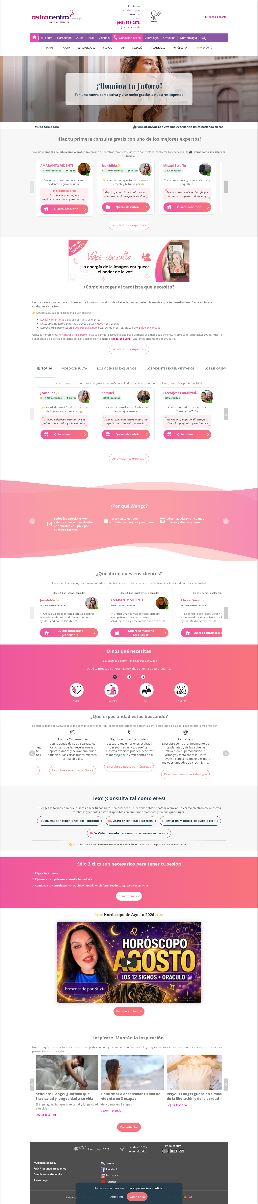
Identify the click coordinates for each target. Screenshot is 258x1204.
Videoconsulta (74, 368)
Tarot (49, 47)
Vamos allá (137, 1197)
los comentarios (54, 319)
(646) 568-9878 (128, 23)
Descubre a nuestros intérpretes (73, 766)
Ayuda (66, 47)
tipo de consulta (150, 327)
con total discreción (132, 821)
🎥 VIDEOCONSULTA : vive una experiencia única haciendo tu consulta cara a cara (153, 127)
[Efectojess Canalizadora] (207, 397)
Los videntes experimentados (171, 368)
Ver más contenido (129, 1011)
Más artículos (129, 1127)
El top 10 (44, 368)
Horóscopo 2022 (98, 1149)
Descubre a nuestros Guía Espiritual (185, 768)
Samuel (108, 393)
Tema (122, 47)
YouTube (111, 1181)
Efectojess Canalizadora (182, 393)
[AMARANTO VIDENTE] (84, 169)
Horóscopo (180, 47)
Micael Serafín (174, 165)
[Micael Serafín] (205, 169)
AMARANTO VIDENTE (57, 165)
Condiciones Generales (48, 1174)
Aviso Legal (41, 1180)
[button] (226, 187)
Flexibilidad (158, 47)
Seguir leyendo (46, 1115)
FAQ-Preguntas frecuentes (50, 1168)
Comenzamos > (129, 896)
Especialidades (86, 47)
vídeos (99, 323)
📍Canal (107, 47)
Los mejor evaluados (222, 368)
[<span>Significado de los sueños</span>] (72, 743)
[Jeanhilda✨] (145, 169)
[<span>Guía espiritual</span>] (185, 743)
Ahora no (116, 1196)
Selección (138, 47)
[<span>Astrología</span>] (129, 747)
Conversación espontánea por (70, 821)
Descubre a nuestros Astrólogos (129, 774)
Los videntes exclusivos (116, 368)
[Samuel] (143, 397)
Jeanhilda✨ (111, 165)
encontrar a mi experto (73, 334)
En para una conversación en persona (130, 833)
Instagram (112, 1175)
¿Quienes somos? (45, 1162)
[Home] (34, 38)
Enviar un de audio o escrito (191, 821)
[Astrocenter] (57, 17)
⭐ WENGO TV (204, 47)
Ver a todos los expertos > (129, 225)
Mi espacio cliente (215, 16)
